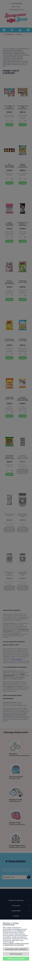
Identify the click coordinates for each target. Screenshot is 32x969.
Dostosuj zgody (16, 954)
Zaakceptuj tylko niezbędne (16, 949)
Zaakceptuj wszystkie (16, 959)
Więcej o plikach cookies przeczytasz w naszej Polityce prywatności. (16, 944)
